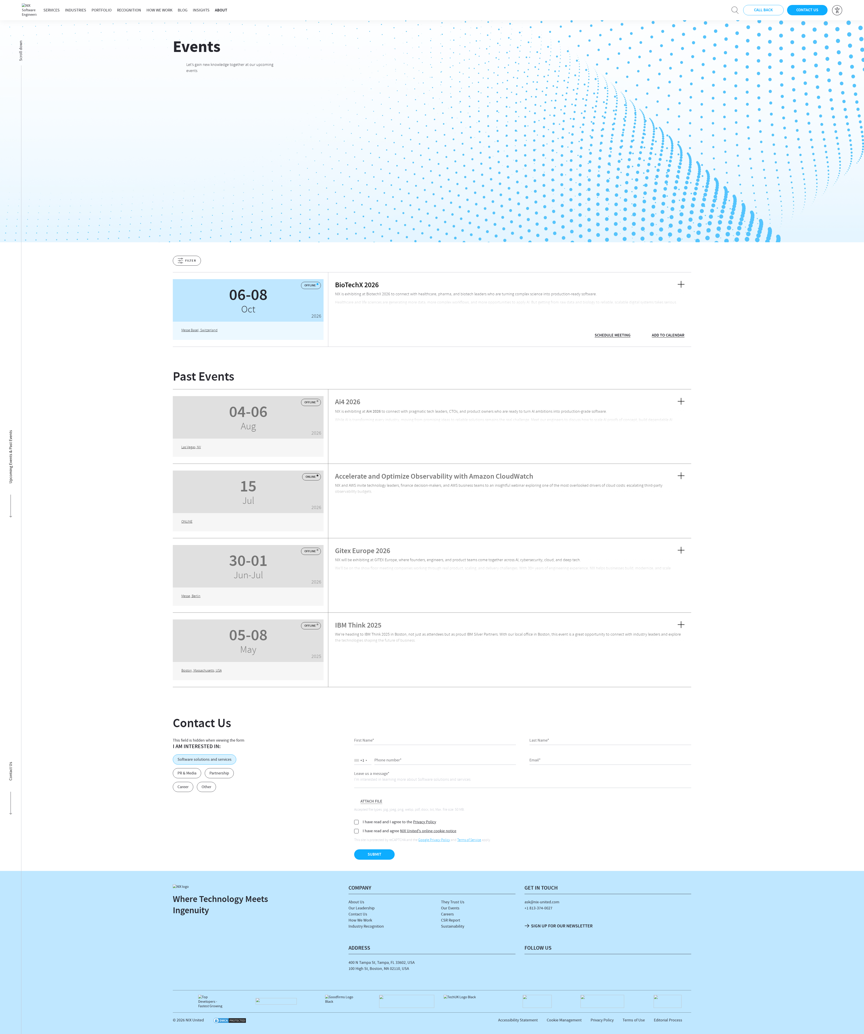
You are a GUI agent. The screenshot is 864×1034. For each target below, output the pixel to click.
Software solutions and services (205, 759)
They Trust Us (452, 902)
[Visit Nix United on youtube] (595, 966)
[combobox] (362, 760)
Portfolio (102, 10)
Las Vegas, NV (191, 447)
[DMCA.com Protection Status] (230, 1021)
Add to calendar (668, 335)
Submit (374, 854)
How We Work (159, 10)
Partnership (219, 773)
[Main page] (29, 10)
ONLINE (186, 522)
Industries (75, 10)
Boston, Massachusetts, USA (201, 671)
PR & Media (187, 773)
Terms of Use (634, 1020)
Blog (182, 10)
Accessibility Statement (518, 1020)
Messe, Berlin (190, 596)
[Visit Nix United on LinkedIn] (530, 966)
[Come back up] (855, 1024)
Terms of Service (469, 840)
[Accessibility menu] (837, 10)
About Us (356, 902)
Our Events (450, 908)
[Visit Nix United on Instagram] (563, 966)
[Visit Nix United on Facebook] (547, 966)
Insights (201, 10)
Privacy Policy (424, 822)
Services (51, 10)
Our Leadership (362, 908)
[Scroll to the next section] (10, 149)
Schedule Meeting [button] (612, 335)
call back (763, 10)
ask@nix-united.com (541, 902)
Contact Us (358, 914)
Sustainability (452, 926)
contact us (807, 10)
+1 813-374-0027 (538, 908)
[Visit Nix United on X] (579, 966)
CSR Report (450, 920)
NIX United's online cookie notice (428, 831)
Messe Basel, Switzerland (199, 330)
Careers (447, 914)
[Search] (735, 10)
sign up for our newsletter (562, 926)
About (221, 10)
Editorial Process (668, 1020)
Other (206, 787)
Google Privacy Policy (434, 840)
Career (183, 787)
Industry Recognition (366, 926)
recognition (129, 10)
